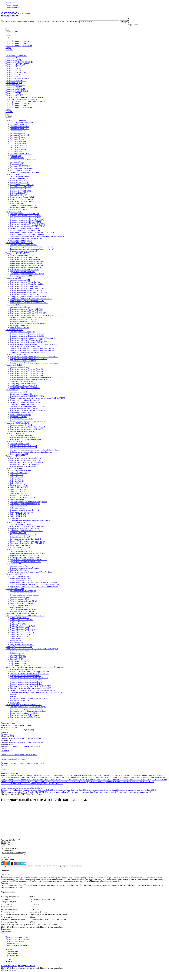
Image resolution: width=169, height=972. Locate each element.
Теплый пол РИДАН (14, 83)
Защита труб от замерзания (16, 945)
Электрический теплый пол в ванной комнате (19, 755)
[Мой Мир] (8, 863)
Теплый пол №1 (12, 76)
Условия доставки (13, 953)
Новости (9, 961)
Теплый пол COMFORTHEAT (17, 79)
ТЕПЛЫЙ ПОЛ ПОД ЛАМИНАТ (19, 46)
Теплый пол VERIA (13, 93)
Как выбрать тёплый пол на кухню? (15, 759)
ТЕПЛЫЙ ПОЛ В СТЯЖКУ (17, 44)
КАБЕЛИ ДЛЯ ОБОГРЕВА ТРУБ (62, 780)
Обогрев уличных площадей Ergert (107, 792)
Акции (8, 48)
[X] (12, 863)
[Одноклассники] (5, 863)
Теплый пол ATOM (13, 70)
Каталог (9, 35)
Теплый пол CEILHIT (14, 95)
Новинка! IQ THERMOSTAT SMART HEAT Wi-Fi (20, 746)
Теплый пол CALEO (14, 87)
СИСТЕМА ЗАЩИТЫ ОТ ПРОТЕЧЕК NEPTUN (111, 782)
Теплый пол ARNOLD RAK (17, 72)
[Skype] (21, 863)
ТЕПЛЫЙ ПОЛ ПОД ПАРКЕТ (147, 780)
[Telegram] (24, 863)
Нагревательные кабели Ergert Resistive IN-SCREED (24, 792)
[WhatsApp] (18, 863)
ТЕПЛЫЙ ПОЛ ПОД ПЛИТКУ (18, 41)
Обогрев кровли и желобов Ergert (81, 792)
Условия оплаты (12, 951)
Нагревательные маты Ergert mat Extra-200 (102, 790)
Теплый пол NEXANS (14, 66)
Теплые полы (6, 929)
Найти (8, 116)
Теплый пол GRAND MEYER (17, 64)
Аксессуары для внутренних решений (136, 792)
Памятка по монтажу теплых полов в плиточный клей (22, 763)
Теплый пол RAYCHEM (15, 89)
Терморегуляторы (12, 943)
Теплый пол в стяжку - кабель (17, 939)
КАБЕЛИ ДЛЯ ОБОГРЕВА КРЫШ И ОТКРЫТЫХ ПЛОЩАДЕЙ (66, 782)
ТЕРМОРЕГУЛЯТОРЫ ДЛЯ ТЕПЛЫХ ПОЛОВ (24, 97)
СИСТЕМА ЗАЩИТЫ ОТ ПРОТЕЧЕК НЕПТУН (25, 101)
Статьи (8, 959)
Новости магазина (10, 727)
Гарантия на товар (13, 955)
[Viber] (15, 863)
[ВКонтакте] (2, 863)
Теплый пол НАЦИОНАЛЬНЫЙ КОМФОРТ (45, 784)
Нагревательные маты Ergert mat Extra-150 (69, 790)
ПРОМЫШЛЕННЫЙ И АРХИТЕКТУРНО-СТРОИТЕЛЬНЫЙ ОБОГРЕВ (105, 780)
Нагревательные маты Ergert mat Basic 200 (36, 790)
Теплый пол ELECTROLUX (17, 91)
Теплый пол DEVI (13, 58)
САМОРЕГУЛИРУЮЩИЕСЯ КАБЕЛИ (21, 99)
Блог (3, 933)
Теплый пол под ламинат (15, 941)
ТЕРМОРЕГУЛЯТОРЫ (17, 784)
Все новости (6, 734)
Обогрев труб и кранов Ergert (56, 792)
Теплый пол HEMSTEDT (15, 85)
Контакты (9, 50)
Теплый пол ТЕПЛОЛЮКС (16, 56)
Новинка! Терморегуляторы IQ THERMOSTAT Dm (21, 738)
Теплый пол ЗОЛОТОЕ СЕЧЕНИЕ (19, 62)
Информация (6, 931)
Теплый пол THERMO (14, 68)
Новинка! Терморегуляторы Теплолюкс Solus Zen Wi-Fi (22, 742)
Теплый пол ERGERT (14, 74)
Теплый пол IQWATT (14, 60)
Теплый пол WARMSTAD (16, 81)
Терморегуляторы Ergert (10, 790)
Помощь (9, 949)
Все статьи (5, 751)
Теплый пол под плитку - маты (18, 937)
